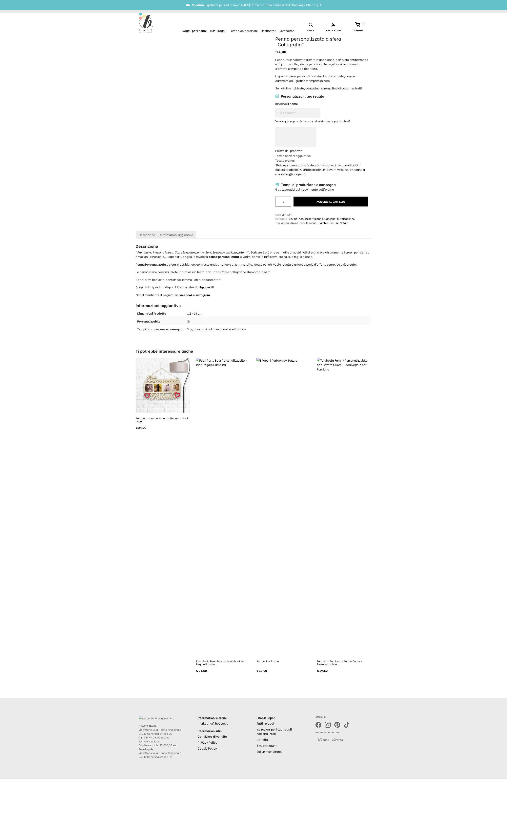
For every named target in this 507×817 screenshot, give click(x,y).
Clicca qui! (313, 5)
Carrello (262, 739)
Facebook (186, 295)
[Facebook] (320, 724)
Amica (285, 223)
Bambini (324, 223)
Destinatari (268, 30)
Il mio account (266, 745)
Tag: (278, 223)
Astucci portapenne (311, 218)
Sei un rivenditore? (269, 751)
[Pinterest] (339, 724)
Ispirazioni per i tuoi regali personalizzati (274, 731)
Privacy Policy (207, 742)
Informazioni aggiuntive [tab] (176, 234)
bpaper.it (206, 287)
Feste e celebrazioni (244, 30)
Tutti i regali (218, 30)
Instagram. (203, 295)
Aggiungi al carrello (330, 201)
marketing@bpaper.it (290, 174)
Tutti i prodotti (266, 723)
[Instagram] (329, 724)
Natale (344, 223)
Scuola (293, 218)
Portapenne (347, 218)
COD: (278, 214)
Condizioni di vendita (212, 736)
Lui (336, 223)
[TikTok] (347, 724)
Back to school (308, 223)
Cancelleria (331, 218)
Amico (294, 223)
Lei (332, 223)
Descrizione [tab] (147, 234)
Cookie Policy (207, 748)
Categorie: (281, 218)
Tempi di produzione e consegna (308, 184)
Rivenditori (286, 30)
